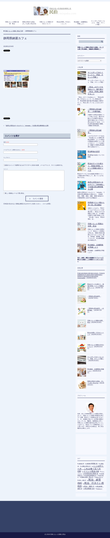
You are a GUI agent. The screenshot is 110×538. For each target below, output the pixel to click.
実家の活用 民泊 (87, 477)
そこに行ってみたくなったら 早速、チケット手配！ (98, 22)
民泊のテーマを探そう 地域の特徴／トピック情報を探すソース (95, 285)
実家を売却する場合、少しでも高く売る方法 (29, 22)
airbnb (81, 463)
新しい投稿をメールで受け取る (14, 193)
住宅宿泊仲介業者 (91, 473)
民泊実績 (90, 489)
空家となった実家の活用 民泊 (12, 22)
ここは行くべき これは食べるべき (90, 468)
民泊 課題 (89, 486)
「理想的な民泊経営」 (94, 296)
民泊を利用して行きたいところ (63, 22)
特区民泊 (99, 488)
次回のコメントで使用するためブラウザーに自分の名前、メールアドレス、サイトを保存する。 (34, 165)
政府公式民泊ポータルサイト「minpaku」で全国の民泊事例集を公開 (27, 125)
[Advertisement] (36, 61)
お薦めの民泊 (86, 466)
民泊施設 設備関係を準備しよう (81, 22)
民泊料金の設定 (94, 151)
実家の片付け (99, 477)
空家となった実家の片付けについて (46, 22)
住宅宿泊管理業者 (90, 475)
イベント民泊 (91, 471)
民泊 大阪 (82, 480)
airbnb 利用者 (92, 463)
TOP (14, 31)
